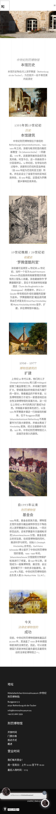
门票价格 (12, 736)
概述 (10, 744)
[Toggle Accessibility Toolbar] (5, 809)
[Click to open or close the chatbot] (45, 803)
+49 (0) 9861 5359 (15, 714)
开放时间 (12, 732)
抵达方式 (12, 740)
